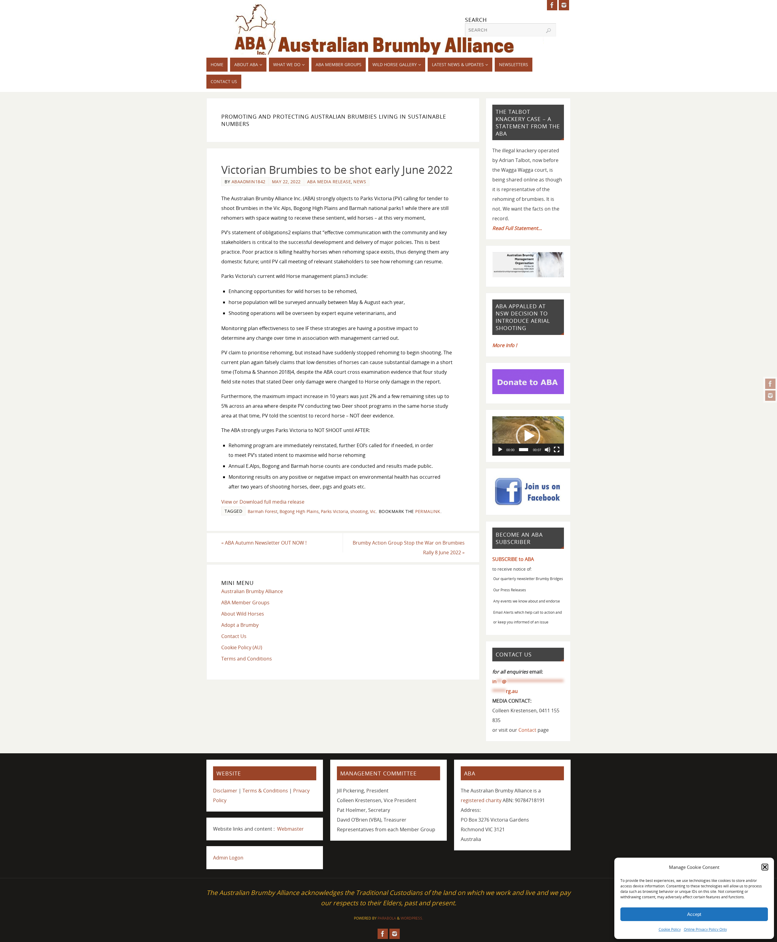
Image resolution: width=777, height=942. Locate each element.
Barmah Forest (262, 511)
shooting (359, 511)
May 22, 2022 (286, 181)
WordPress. (412, 918)
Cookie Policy (670, 929)
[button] (765, 867)
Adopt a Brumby (240, 625)
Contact (527, 730)
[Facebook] (770, 384)
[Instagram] (770, 395)
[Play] (500, 450)
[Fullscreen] (557, 450)
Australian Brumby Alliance (252, 591)
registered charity (481, 800)
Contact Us (233, 636)
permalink (427, 511)
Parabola (387, 918)
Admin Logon (228, 857)
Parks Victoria (334, 511)
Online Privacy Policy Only (705, 929)
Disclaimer (225, 790)
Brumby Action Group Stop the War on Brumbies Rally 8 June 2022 (409, 547)
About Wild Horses (242, 613)
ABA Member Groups (245, 602)
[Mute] (548, 450)
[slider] (523, 449)
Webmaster (290, 829)
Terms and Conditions (246, 658)
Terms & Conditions (265, 790)
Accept (694, 914)
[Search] (548, 31)
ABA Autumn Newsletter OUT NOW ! (264, 542)
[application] (528, 436)
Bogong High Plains (299, 511)
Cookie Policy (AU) (241, 647)
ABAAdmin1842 (249, 181)
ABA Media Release (329, 181)
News (359, 181)
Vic (373, 511)
